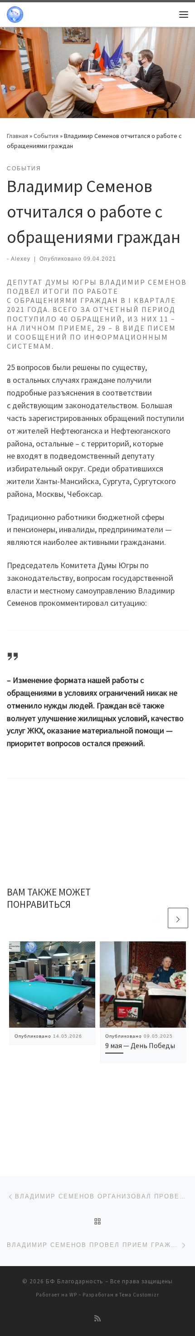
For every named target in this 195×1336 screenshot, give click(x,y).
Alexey (20, 259)
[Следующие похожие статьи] (178, 918)
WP (73, 1294)
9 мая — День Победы (140, 1045)
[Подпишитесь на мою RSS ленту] (97, 1318)
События (46, 136)
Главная (17, 136)
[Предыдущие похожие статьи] (156, 918)
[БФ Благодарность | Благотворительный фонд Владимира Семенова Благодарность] (15, 13)
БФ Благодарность (74, 1281)
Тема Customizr (139, 1294)
